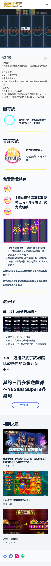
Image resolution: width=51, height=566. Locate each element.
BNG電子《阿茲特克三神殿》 (17, 500)
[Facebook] (11, 556)
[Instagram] (17, 556)
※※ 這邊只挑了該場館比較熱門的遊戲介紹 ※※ (25, 94)
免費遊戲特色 (9, 78)
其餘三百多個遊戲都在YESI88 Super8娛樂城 (24, 97)
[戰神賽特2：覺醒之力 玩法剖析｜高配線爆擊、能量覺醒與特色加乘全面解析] (25, 441)
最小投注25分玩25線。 (14, 91)
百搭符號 (8, 72)
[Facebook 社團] (5, 556)
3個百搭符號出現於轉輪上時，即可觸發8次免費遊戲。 (25, 83)
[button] (45, 58)
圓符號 (6, 62)
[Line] (23, 556)
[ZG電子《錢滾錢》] (25, 521)
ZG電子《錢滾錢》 (12, 538)
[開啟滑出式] (47, 4)
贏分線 (6, 88)
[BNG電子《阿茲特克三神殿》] (25, 483)
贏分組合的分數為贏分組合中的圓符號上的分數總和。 (25, 67)
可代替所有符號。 (11, 75)
